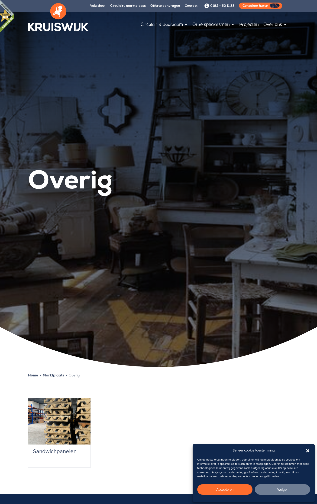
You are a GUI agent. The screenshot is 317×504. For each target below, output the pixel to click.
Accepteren (224, 489)
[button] (307, 450)
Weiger (282, 489)
